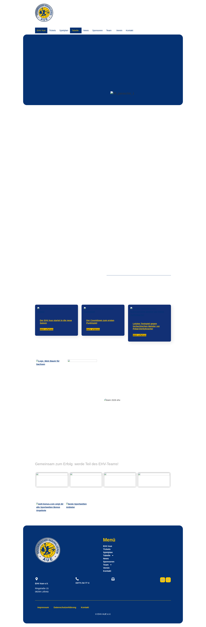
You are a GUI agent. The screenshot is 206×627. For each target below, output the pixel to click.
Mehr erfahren (46, 329)
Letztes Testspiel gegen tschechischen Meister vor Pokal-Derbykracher (146, 326)
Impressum (43, 607)
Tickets (52, 30)
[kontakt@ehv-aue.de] (113, 578)
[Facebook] (162, 579)
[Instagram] (168, 579)
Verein (119, 30)
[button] (76, 30)
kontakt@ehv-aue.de (121, 583)
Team (108, 30)
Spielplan (63, 30)
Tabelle (75, 30)
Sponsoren (97, 30)
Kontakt (129, 30)
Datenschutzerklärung (65, 607)
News (86, 30)
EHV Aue (41, 30)
